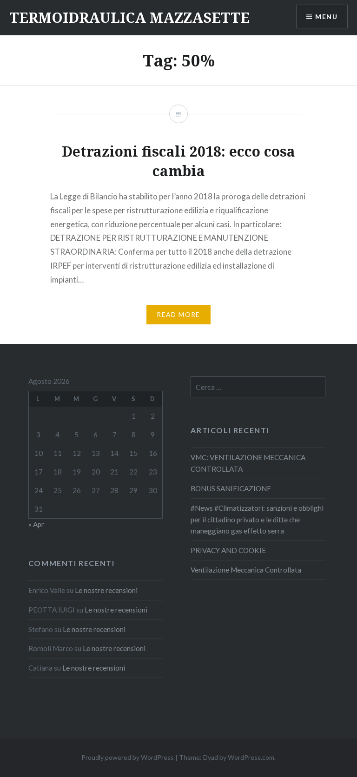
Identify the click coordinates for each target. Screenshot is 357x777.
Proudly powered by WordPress (127, 757)
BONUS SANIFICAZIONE (231, 488)
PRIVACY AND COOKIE (228, 550)
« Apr (36, 524)
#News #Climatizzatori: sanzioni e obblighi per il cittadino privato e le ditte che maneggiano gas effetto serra (257, 519)
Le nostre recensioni (106, 590)
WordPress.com (251, 757)
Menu (326, 16)
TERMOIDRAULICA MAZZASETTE (129, 17)
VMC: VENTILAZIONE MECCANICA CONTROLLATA (248, 463)
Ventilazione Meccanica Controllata (246, 570)
